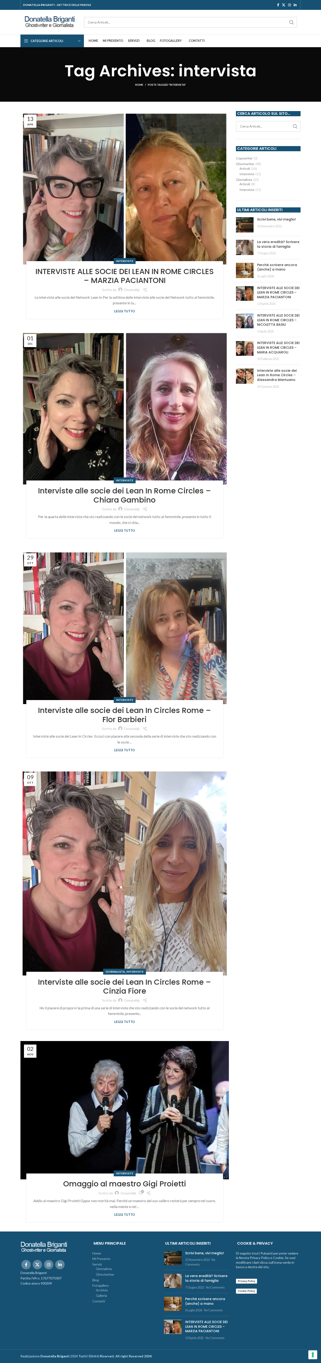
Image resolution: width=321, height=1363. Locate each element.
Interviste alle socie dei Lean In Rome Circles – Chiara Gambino (124, 495)
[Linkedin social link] (295, 5)
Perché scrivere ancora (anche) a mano (277, 267)
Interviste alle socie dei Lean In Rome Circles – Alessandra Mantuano (277, 375)
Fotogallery (100, 1285)
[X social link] (284, 5)
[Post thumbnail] (245, 224)
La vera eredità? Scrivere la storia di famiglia (278, 244)
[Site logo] (49, 22)
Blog (95, 1280)
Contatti (98, 1301)
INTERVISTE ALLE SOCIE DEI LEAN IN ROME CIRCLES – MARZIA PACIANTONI (124, 276)
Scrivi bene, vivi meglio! (276, 219)
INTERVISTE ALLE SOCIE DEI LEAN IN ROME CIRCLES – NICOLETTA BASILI (278, 320)
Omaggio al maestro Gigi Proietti (124, 1183)
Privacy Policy (246, 1281)
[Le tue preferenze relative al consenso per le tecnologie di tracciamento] (312, 1354)
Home (139, 84)
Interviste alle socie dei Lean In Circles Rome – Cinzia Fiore (124, 986)
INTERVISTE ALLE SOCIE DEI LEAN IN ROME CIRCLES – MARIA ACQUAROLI (278, 347)
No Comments (215, 1287)
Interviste (124, 261)
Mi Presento (101, 1259)
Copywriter (244, 158)
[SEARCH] (291, 22)
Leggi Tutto (124, 311)
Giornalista (115, 971)
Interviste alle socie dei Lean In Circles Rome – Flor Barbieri (124, 714)
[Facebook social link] (278, 5)
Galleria (101, 1295)
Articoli (244, 168)
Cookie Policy (246, 1291)
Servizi (97, 1264)
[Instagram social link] (289, 5)
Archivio (102, 1290)
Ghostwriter (245, 164)
